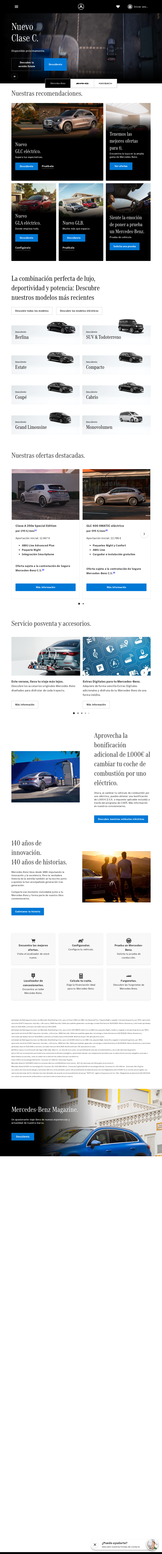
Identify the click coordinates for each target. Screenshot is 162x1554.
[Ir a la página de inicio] (81, 6)
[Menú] (16, 6)
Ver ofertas (121, 166)
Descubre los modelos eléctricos (79, 310)
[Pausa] (14, 76)
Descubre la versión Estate (26, 64)
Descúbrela (22, 1136)
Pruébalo (48, 166)
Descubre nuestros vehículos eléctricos (121, 819)
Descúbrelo (55, 64)
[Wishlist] (118, 6)
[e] (126, 802)
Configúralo (23, 248)
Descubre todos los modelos (32, 310)
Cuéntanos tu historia (27, 911)
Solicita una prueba (124, 246)
